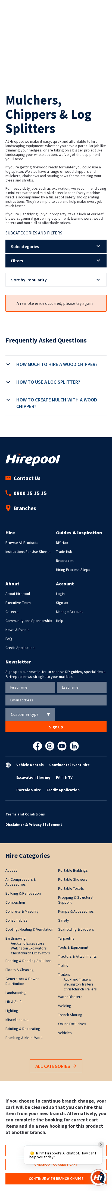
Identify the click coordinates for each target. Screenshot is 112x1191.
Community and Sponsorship (28, 620)
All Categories (52, 1066)
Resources (65, 560)
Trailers (64, 974)
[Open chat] (98, 1177)
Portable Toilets (71, 888)
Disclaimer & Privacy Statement (33, 824)
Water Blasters (70, 996)
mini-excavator (20, 192)
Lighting (11, 1010)
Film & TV (64, 777)
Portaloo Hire (28, 790)
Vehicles (65, 1032)
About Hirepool (17, 593)
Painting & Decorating (22, 1028)
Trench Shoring (70, 1014)
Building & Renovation (23, 893)
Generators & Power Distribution (22, 981)
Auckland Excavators (27, 943)
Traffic (63, 965)
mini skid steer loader (57, 192)
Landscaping (15, 992)
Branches (25, 508)
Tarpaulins (66, 938)
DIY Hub (62, 542)
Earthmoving (15, 938)
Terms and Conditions (25, 814)
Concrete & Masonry (22, 911)
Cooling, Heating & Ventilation (29, 929)
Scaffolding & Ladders (76, 929)
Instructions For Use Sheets (28, 551)
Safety (63, 920)
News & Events (17, 629)
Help (59, 620)
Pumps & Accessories (76, 911)
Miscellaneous (17, 1019)
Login (60, 593)
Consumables (16, 920)
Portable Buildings (73, 870)
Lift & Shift (13, 1001)
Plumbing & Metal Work (24, 1037)
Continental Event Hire (69, 765)
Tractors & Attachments (77, 956)
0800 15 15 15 (30, 493)
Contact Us (27, 478)
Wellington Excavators (29, 948)
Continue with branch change (56, 1178)
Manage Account (69, 611)
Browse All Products (21, 542)
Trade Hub (64, 551)
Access (11, 870)
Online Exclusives (72, 1023)
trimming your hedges (23, 150)
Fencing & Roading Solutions (28, 960)
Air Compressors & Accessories (20, 882)
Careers (11, 611)
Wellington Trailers (79, 984)
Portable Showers (73, 879)
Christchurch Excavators (30, 953)
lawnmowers (81, 218)
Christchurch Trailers (80, 989)
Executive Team (18, 602)
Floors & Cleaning (19, 969)
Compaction (15, 902)
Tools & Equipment (73, 947)
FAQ (8, 638)
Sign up (62, 602)
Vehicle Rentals (30, 765)
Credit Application (20, 647)
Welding (64, 1005)
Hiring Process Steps (73, 569)
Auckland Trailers (77, 979)
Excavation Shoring (33, 777)
